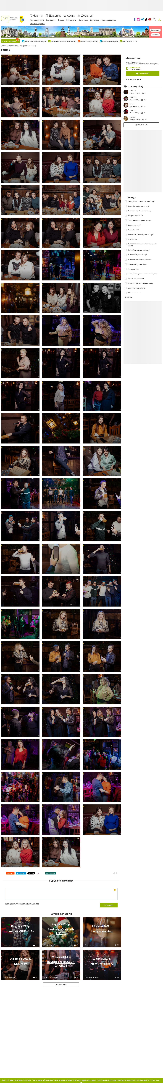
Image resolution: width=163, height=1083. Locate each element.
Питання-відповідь (108, 20)
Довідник (55, 15)
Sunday (132, 117)
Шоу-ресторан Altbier (10, 945)
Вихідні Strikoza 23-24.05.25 (61, 963)
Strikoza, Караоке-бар (51, 977)
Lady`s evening (101, 931)
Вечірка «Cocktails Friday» (61, 931)
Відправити (108, 905)
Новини (38, 15)
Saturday (132, 91)
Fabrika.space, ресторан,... (93, 945)
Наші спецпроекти (37, 24)
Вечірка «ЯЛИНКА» (20, 931)
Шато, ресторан (133, 58)
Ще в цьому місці (141, 125)
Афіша (71, 15)
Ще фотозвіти (61, 985)
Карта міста (83, 20)
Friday (131, 104)
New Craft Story (102, 964)
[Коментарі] (117, 873)
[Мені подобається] (114, 873)
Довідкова (94, 20)
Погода (61, 20)
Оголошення (51, 20)
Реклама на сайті (37, 20)
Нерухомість (71, 20)
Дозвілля (87, 15)
